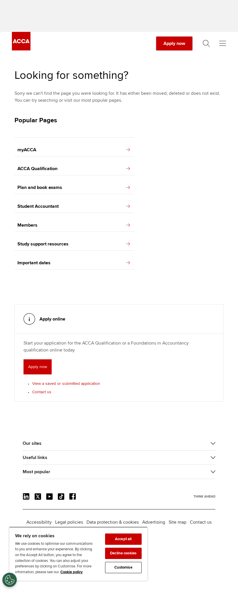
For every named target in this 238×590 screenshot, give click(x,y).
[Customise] (9, 580)
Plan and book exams (39, 187)
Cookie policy (71, 572)
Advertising (153, 522)
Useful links (35, 457)
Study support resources (42, 244)
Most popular (36, 472)
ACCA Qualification (37, 169)
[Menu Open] (223, 43)
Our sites (32, 443)
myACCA (26, 150)
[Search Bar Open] (206, 43)
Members (27, 225)
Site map (177, 522)
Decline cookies (123, 553)
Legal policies (69, 522)
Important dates (34, 263)
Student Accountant (38, 206)
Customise (123, 567)
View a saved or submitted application (66, 383)
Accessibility (39, 522)
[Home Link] (204, 496)
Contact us (41, 391)
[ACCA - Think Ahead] (21, 49)
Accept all (123, 539)
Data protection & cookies (112, 522)
